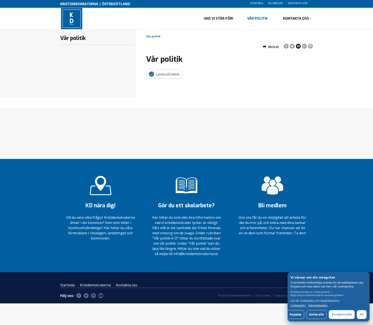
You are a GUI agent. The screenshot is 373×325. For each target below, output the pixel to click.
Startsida (256, 3)
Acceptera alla (342, 314)
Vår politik (257, 18)
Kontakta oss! (298, 3)
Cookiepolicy (298, 305)
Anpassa (295, 314)
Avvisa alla (316, 314)
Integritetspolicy (318, 305)
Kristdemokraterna (95, 285)
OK (362, 314)
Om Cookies (263, 295)
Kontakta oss (296, 18)
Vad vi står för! (218, 18)
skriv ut (273, 46)
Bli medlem (275, 3)
